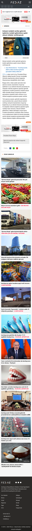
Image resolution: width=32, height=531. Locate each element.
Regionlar (3, 503)
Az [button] (29, 7)
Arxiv (2, 508)
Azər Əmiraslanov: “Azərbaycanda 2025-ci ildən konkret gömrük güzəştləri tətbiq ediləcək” (16, 69)
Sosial (2, 500)
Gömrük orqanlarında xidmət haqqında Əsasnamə (14, 141)
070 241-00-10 (6, 513)
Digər (2, 505)
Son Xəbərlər (4, 495)
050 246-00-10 (6, 516)
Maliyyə (18, 495)
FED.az (4, 74)
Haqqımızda (19, 508)
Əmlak (17, 503)
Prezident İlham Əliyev (10, 135)
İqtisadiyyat (19, 498)
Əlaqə (17, 505)
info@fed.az (6, 519)
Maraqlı (18, 500)
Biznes (2, 498)
